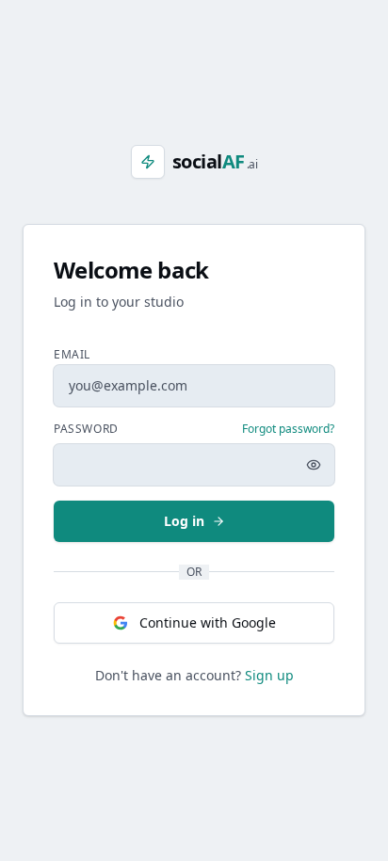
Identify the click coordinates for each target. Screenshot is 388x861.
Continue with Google (207, 622)
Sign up (269, 675)
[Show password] (313, 465)
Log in (184, 521)
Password (86, 429)
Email (72, 354)
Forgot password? (288, 429)
